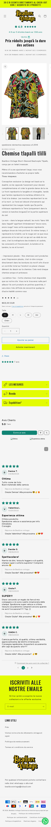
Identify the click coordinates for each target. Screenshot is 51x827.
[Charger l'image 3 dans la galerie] (39, 133)
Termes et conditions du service (19, 747)
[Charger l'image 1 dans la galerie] (12, 133)
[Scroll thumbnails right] (46, 449)
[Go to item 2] (37, 449)
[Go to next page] (32, 668)
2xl (37, 315)
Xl (28, 315)
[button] (5, 16)
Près (7, 727)
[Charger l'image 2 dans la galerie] (25, 133)
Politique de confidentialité (17, 817)
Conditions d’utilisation (38, 817)
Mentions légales (30, 821)
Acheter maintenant (25, 347)
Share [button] (6, 356)
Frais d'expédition (17, 306)
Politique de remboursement (17, 742)
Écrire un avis (19, 432)
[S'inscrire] (43, 706)
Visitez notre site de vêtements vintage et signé (23, 734)
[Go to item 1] (14, 449)
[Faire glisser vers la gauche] (2, 134)
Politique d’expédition (13, 821)
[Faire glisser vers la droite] (48, 134)
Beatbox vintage (15, 810)
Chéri (6, 321)
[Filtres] (40, 433)
